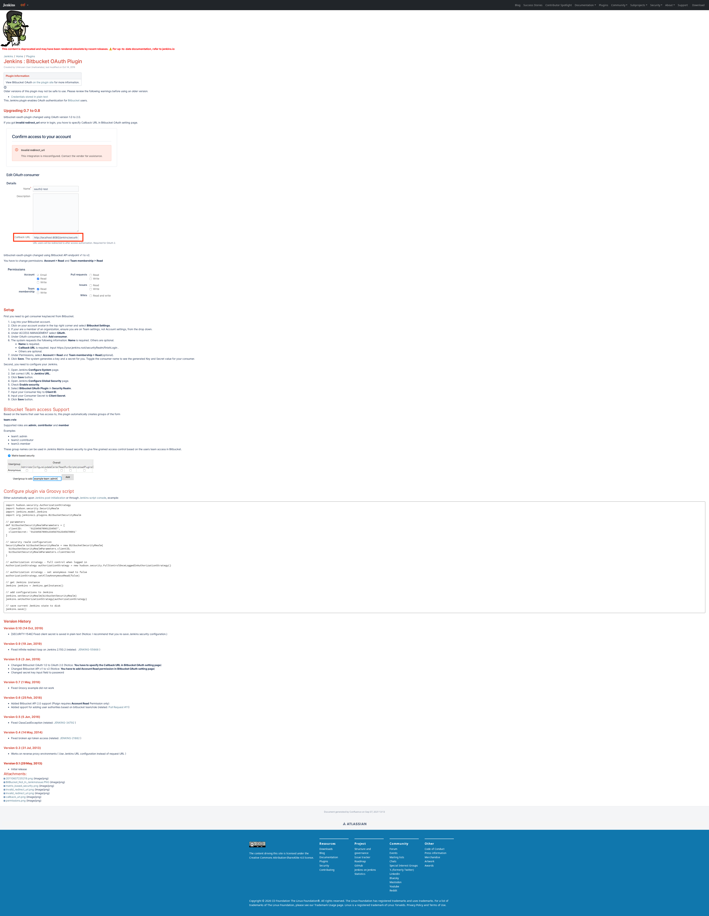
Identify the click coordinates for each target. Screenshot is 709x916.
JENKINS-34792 (64, 722)
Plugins (30, 56)
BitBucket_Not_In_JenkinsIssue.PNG (27, 782)
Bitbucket (74, 100)
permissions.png (16, 800)
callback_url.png (16, 796)
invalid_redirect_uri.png (20, 789)
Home (19, 56)
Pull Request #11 (119, 707)
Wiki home (354, 823)
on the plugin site (43, 82)
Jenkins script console (92, 497)
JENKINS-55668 (88, 649)
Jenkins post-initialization (50, 497)
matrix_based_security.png (22, 785)
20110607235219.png (19, 778)
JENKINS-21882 (70, 738)
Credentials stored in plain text (29, 96)
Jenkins (8, 56)
